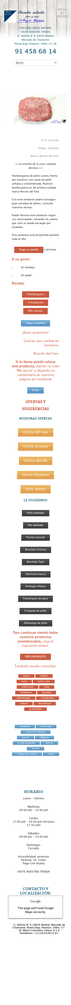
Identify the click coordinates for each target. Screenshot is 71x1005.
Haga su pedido (28, 249)
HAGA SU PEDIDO (62, 12)
